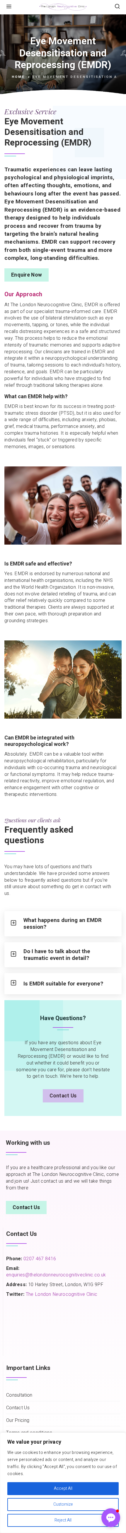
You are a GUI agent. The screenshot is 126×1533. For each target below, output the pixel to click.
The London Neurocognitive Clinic (62, 1294)
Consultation (19, 1395)
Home (18, 77)
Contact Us (63, 1095)
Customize (63, 1504)
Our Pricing (17, 1420)
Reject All (63, 1520)
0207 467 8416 (39, 1258)
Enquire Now (26, 275)
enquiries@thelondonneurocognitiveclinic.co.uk (56, 1274)
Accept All (63, 1488)
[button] (110, 1517)
